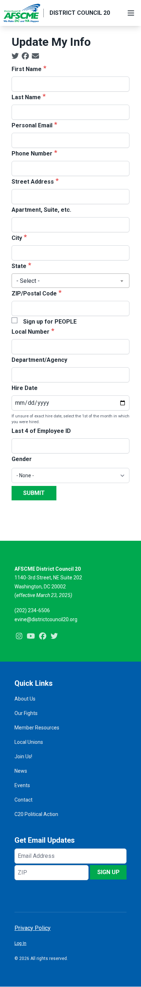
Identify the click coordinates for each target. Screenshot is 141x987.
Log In (20, 943)
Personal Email (32, 125)
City (17, 237)
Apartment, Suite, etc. (41, 209)
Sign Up (108, 872)
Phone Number (32, 153)
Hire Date (25, 388)
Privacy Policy (32, 928)
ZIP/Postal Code (34, 293)
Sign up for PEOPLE (50, 321)
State (19, 266)
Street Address (33, 181)
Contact (23, 800)
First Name (27, 69)
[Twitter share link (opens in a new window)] (15, 56)
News (20, 771)
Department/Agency (39, 359)
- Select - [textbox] (28, 280)
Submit (34, 493)
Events (22, 785)
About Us (24, 699)
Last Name (26, 97)
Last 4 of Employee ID (41, 430)
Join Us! (23, 756)
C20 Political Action (36, 814)
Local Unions (28, 742)
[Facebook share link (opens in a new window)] (25, 56)
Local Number (31, 331)
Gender (22, 459)
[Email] (35, 56)
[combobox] (70, 280)
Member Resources (36, 728)
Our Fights (26, 713)
